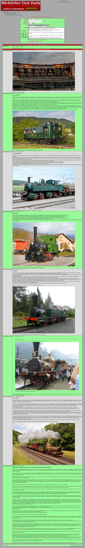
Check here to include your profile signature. (37, 39)
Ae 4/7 (34, 510)
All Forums (6, 11)
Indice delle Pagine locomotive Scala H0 (12, 12)
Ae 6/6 (15, 523)
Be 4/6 (21, 499)
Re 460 (17, 531)
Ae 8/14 (18, 514)
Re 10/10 (23, 528)
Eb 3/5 (24, 486)
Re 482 (37, 536)
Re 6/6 (19, 528)
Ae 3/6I (19, 505)
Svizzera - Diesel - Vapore (10, 13)
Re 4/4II (15, 528)
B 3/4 (24, 484)
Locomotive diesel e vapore (18, 47)
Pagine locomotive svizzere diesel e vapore (14, 14)
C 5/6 (37, 479)
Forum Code (23, 30)
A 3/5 (24, 479)
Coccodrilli (15, 495)
